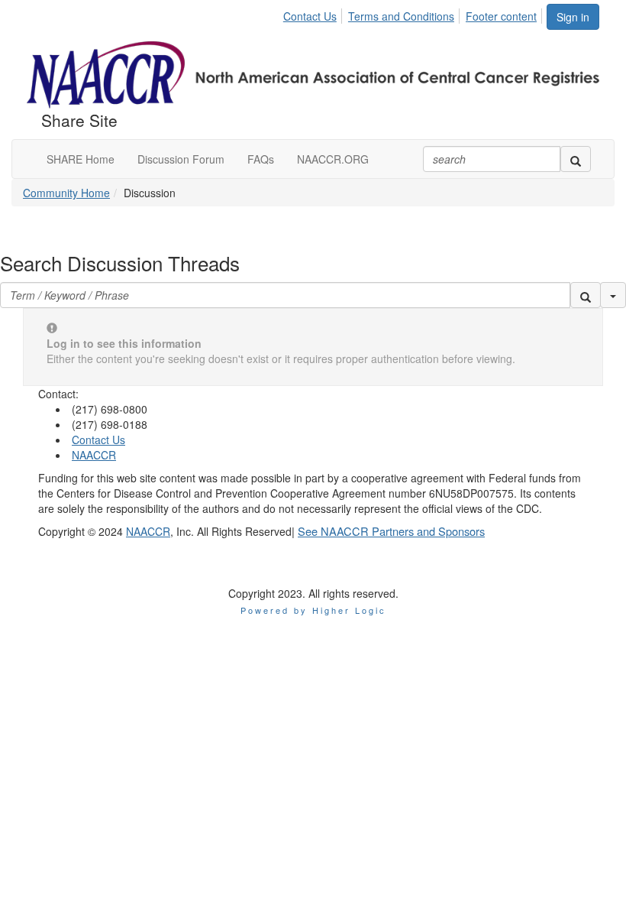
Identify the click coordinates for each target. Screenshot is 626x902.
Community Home (66, 192)
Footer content (501, 16)
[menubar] (414, 14)
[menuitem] (314, 14)
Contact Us (310, 16)
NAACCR (94, 454)
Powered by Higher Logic (313, 610)
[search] (575, 159)
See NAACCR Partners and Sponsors (391, 531)
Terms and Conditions (401, 16)
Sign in (573, 16)
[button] (585, 295)
